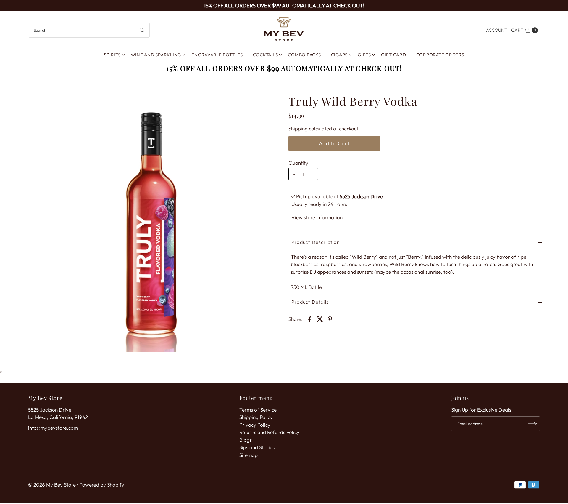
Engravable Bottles (217, 54)
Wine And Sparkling (156, 54)
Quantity (298, 163)
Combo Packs (304, 54)
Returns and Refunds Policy (269, 432)
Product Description (315, 242)
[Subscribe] (532, 423)
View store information (317, 217)
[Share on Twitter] (319, 318)
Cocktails (265, 54)
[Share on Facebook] (309, 318)
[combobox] (89, 30)
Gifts (364, 54)
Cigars (339, 54)
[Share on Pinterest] (329, 318)
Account (496, 30)
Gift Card (393, 54)
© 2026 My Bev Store (52, 484)
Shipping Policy (256, 417)
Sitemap (248, 455)
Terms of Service (258, 410)
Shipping (298, 128)
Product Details (310, 302)
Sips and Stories (257, 447)
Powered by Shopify (102, 484)
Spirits (112, 54)
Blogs (245, 440)
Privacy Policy (254, 425)
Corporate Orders (440, 54)
